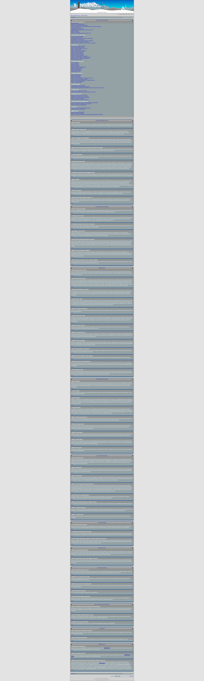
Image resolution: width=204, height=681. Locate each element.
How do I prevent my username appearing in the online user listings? (86, 26)
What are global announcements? (78, 67)
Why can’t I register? (75, 32)
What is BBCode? (75, 62)
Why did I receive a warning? (77, 55)
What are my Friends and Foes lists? (79, 90)
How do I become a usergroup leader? (79, 79)
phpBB (101, 678)
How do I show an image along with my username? (82, 40)
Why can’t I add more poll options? (78, 50)
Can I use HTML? (75, 63)
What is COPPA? (74, 31)
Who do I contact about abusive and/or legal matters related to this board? (87, 114)
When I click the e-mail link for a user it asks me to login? (83, 43)
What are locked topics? (76, 70)
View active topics (84, 15)
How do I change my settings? (77, 36)
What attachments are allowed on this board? (81, 108)
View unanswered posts (75, 15)
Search (101, 12)
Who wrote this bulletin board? (77, 112)
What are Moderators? (76, 75)
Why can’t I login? (75, 23)
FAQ (99, 12)
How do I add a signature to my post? (79, 48)
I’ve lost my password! (76, 27)
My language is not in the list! (77, 39)
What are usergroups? (76, 76)
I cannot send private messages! (78, 85)
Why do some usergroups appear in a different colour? (83, 80)
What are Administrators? (76, 74)
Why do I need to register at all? (78, 24)
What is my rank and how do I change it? (80, 41)
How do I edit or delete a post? (77, 47)
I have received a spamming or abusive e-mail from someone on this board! (87, 87)
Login (105, 12)
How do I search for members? (77, 98)
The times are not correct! (76, 37)
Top (72, 135)
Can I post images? (75, 66)
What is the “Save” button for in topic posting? (81, 57)
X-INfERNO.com (107, 679)
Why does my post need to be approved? (80, 58)
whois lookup (102, 663)
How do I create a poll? (76, 49)
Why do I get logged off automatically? (79, 25)
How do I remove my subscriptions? (79, 104)
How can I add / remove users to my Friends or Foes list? (83, 92)
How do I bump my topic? (76, 59)
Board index (73, 17)
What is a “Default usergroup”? (77, 81)
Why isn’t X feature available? (77, 113)
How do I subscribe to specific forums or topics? (81, 103)
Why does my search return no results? (79, 96)
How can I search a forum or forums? (79, 95)
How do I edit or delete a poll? (77, 51)
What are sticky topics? (76, 69)
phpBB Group (107, 648)
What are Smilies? (75, 64)
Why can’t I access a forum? (77, 52)
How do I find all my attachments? (78, 109)
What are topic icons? (76, 71)
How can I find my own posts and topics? (80, 99)
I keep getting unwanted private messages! (80, 86)
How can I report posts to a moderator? (79, 56)
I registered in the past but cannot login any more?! (82, 29)
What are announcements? (77, 68)
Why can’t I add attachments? (77, 53)
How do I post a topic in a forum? (78, 46)
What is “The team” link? (76, 82)
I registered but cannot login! (77, 28)
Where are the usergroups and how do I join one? (82, 78)
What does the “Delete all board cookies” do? (81, 33)
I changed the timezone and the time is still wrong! (82, 38)
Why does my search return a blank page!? (80, 97)
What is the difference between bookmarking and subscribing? (84, 102)
